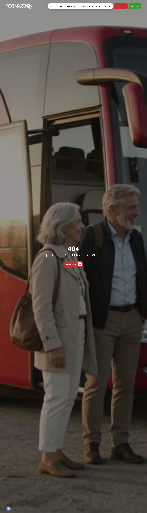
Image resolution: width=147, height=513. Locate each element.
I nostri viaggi (66, 6)
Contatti (107, 6)
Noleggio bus (97, 6)
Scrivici (137, 6)
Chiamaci (122, 6)
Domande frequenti (82, 6)
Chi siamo (54, 6)
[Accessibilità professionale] (8, 509)
